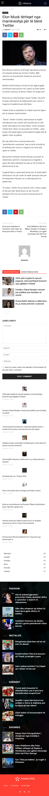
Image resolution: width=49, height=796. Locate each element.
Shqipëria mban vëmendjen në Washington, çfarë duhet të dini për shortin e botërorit (24, 444)
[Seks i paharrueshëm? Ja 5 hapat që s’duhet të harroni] (7, 670)
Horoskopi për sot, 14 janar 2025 (14, 476)
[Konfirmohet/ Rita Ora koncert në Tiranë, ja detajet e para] (7, 657)
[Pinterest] (15, 35)
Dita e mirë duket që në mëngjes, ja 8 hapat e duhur (21, 491)
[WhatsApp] (21, 35)
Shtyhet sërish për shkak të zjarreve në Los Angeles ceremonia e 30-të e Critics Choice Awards (21, 522)
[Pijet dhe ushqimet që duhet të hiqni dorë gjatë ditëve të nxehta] (7, 612)
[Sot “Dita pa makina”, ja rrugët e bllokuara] (7, 763)
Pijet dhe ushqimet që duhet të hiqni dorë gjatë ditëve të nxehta (30, 611)
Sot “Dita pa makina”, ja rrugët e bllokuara (30, 761)
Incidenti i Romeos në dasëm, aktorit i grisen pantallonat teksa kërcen (31, 623)
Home (4, 9)
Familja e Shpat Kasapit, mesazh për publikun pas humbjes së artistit (30, 292)
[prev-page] (3, 312)
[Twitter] (10, 35)
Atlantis (7, 29)
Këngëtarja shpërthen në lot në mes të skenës (30, 643)
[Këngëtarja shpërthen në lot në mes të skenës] (7, 645)
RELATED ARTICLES (11, 272)
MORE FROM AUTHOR (30, 272)
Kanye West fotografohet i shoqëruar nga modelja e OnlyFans (28, 736)
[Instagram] (24, 792)
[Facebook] (4, 35)
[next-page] (7, 312)
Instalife (11, 9)
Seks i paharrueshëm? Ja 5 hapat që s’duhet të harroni (30, 668)
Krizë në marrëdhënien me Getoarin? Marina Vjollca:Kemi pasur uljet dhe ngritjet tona (23, 505)
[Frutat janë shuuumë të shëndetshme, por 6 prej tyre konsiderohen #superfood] (7, 691)
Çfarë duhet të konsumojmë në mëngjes (30, 714)
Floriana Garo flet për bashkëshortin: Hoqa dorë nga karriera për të (21, 538)
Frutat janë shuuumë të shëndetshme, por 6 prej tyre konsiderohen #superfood (29, 690)
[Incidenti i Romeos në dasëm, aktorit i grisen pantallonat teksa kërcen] (7, 624)
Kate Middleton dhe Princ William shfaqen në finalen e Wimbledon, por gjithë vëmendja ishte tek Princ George (36, 231)
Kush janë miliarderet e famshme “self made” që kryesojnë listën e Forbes (13, 229)
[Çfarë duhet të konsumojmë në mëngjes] (7, 716)
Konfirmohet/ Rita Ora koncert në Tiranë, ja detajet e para (30, 655)
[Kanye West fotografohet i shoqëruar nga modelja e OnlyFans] (7, 737)
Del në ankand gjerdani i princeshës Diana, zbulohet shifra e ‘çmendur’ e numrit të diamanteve (31, 598)
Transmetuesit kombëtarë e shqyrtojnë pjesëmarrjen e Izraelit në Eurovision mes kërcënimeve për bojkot (22, 428)
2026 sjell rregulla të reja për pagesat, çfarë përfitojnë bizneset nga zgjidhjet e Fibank (31, 281)
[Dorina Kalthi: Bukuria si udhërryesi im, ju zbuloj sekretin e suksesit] (8, 304)
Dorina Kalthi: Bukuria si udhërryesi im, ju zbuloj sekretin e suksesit (23, 460)
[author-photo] (24, 257)
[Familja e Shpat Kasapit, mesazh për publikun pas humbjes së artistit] (8, 292)
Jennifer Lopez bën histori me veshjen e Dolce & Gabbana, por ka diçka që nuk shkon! (30, 703)
